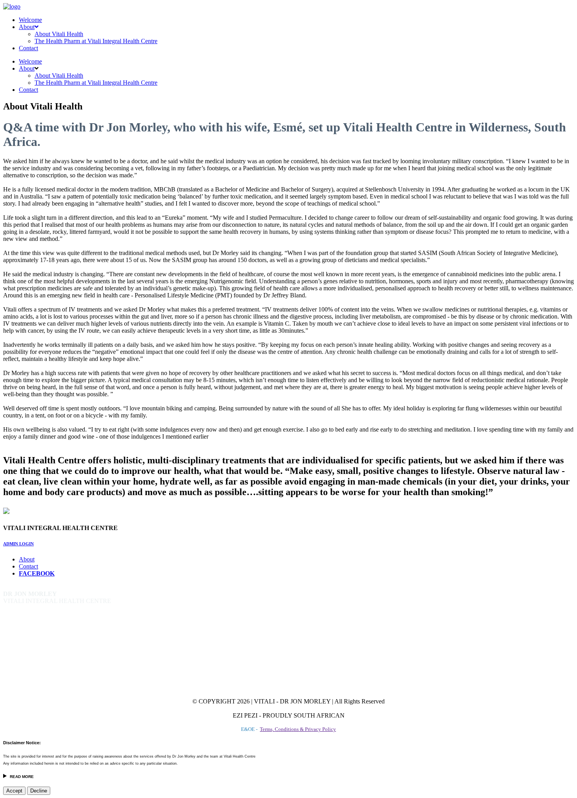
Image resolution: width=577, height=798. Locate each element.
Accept (14, 791)
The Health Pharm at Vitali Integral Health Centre (96, 41)
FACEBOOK (37, 573)
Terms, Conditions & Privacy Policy (298, 729)
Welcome (30, 19)
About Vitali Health (59, 34)
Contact (28, 48)
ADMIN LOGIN (18, 543)
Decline (38, 791)
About (27, 27)
